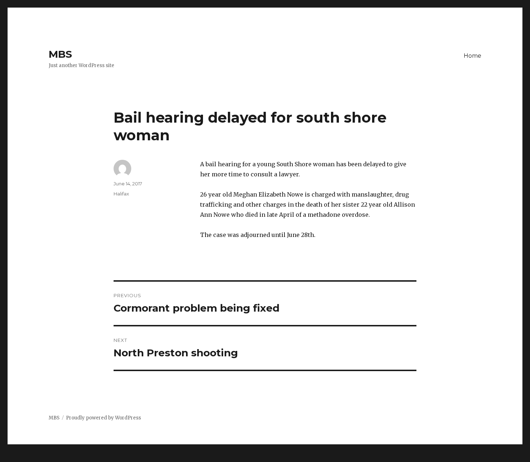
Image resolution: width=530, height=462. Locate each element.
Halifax (121, 194)
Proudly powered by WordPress (103, 418)
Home (472, 55)
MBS (60, 54)
